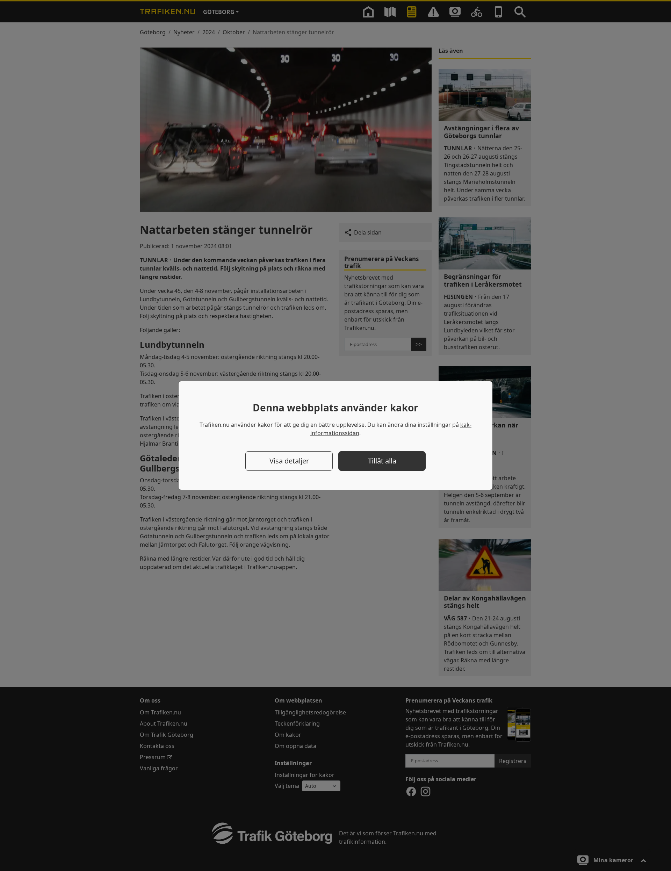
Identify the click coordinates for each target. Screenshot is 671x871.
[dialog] (335, 435)
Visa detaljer (289, 461)
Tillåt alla (382, 461)
